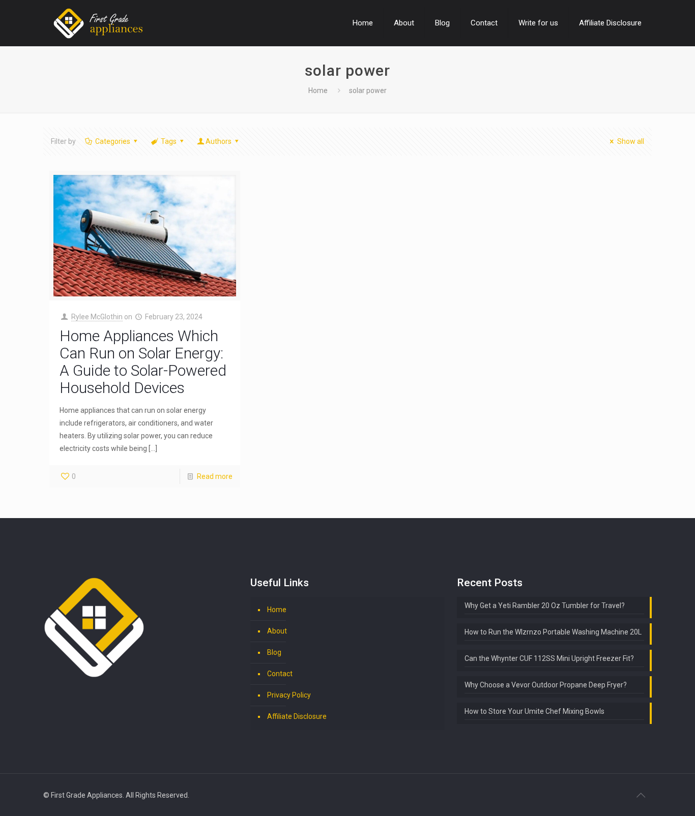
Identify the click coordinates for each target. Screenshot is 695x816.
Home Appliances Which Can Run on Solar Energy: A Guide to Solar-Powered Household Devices (143, 362)
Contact (280, 674)
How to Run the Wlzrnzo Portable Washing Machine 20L (553, 632)
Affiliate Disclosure (297, 716)
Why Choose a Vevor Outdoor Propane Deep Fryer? (546, 685)
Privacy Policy (289, 695)
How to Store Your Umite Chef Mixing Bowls (534, 711)
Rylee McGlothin (97, 317)
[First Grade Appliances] (97, 23)
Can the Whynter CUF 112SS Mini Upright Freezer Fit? (549, 658)
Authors (218, 141)
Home (318, 90)
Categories (112, 141)
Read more (215, 476)
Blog (274, 652)
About (277, 631)
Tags (169, 141)
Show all (630, 141)
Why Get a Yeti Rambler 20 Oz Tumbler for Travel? (545, 605)
